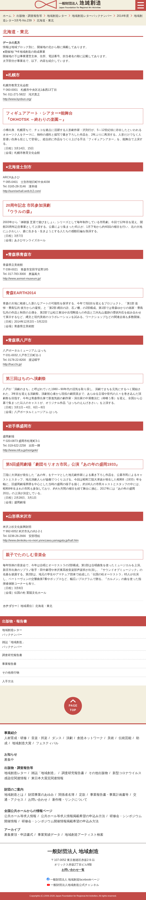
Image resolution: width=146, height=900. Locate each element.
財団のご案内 (14, 789)
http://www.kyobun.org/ (17, 99)
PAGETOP (73, 708)
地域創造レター (57, 15)
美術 (111, 738)
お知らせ (10, 754)
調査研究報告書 (12, 655)
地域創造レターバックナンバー (92, 15)
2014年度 (123, 15)
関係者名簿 (66, 794)
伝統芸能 (125, 738)
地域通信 (26, 605)
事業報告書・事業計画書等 (109, 794)
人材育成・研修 (15, 738)
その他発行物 (10, 672)
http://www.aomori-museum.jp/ (22, 278)
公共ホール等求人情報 (20, 816)
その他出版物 (98, 773)
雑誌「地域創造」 (44, 773)
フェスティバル (47, 743)
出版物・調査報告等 (29, 15)
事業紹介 (10, 733)
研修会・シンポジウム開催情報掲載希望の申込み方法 (60, 821)
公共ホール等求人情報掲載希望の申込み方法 (73, 816)
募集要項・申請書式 (18, 834)
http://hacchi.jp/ (12, 364)
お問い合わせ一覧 (73, 869)
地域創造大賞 (21, 743)
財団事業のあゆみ (41, 794)
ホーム (7, 15)
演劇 (69, 738)
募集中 (9, 759)
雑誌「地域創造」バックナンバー (13, 644)
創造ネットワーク (90, 738)
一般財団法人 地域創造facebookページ (75, 879)
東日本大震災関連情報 (47, 778)
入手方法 (8, 681)
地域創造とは (14, 794)
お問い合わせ (37, 799)
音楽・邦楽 (39, 738)
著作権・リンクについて (69, 799)
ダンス (57, 738)
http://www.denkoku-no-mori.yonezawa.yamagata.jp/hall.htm (41, 540)
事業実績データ (49, 834)
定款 (82, 794)
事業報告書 (9, 663)
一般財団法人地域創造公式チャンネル (75, 884)
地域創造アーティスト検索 (84, 834)
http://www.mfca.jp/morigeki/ (20, 450)
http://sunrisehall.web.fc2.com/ (22, 191)
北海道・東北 (43, 605)
